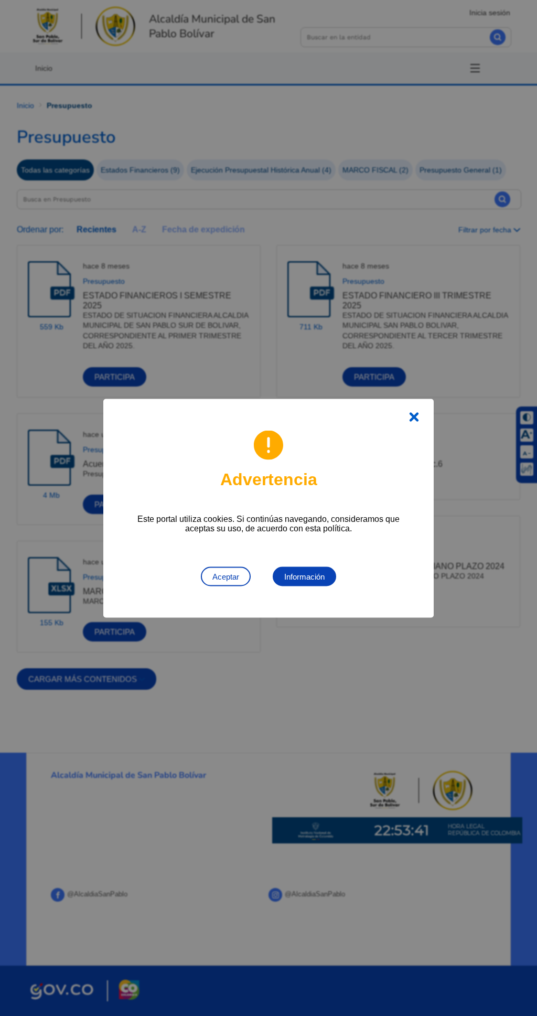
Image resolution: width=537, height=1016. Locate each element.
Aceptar (225, 576)
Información (304, 576)
